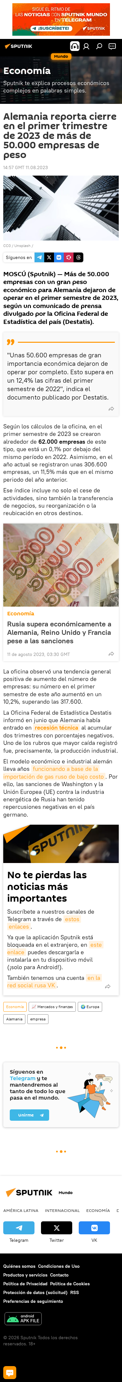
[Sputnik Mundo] (19, 49)
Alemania (14, 1019)
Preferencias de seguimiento (33, 1301)
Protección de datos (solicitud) (35, 1292)
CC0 (7, 245)
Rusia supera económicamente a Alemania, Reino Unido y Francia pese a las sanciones (59, 632)
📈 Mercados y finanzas (52, 1006)
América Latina (20, 1210)
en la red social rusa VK (54, 981)
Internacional (62, 1210)
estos (72, 919)
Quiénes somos (19, 1266)
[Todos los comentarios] (9, 1372)
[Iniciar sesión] (86, 46)
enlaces (19, 926)
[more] (111, 408)
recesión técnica (56, 727)
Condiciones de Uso (59, 1266)
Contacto (59, 1275)
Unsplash (22, 245)
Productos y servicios (25, 1275)
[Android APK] (23, 1319)
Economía (20, 614)
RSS (74, 1292)
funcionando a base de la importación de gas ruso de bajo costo (53, 772)
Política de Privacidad (25, 1284)
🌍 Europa (90, 1006)
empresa (38, 1019)
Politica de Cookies (70, 1284)
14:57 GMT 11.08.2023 (25, 167)
